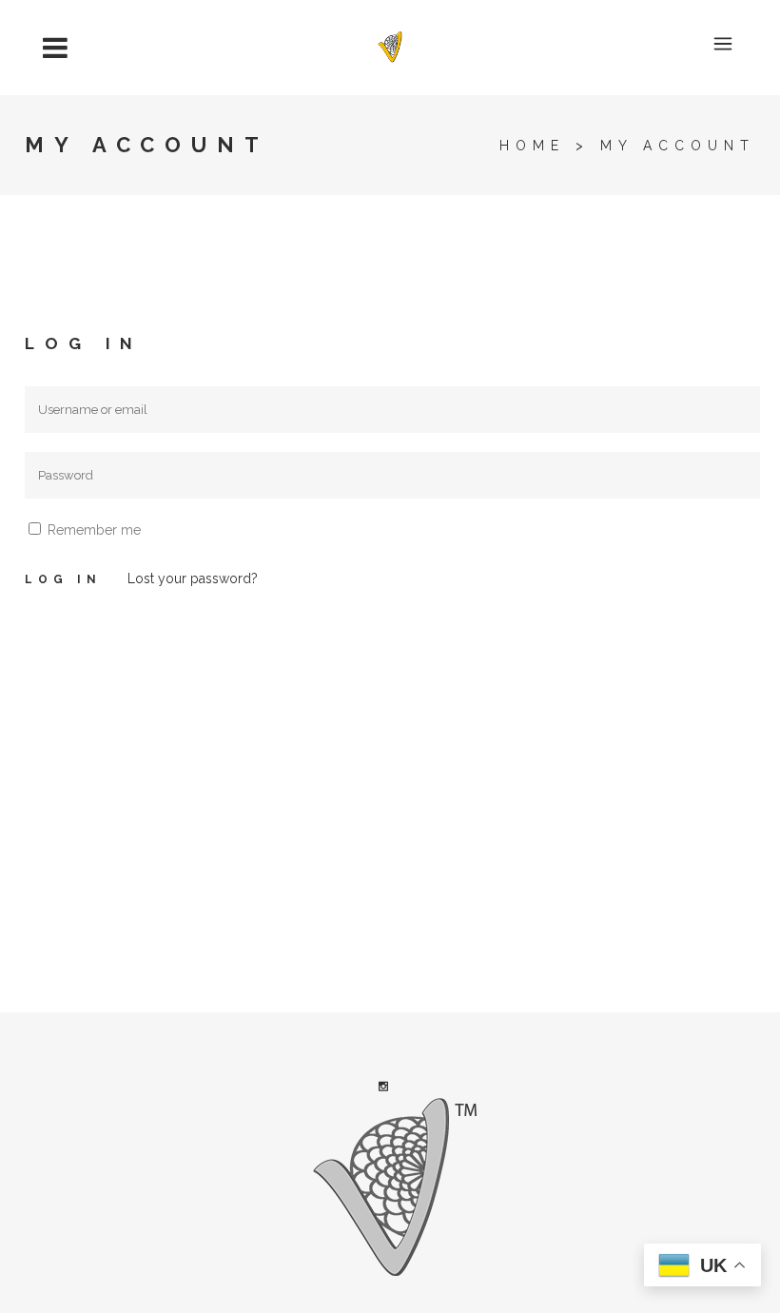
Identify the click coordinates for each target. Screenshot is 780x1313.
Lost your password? (192, 578)
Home (532, 145)
